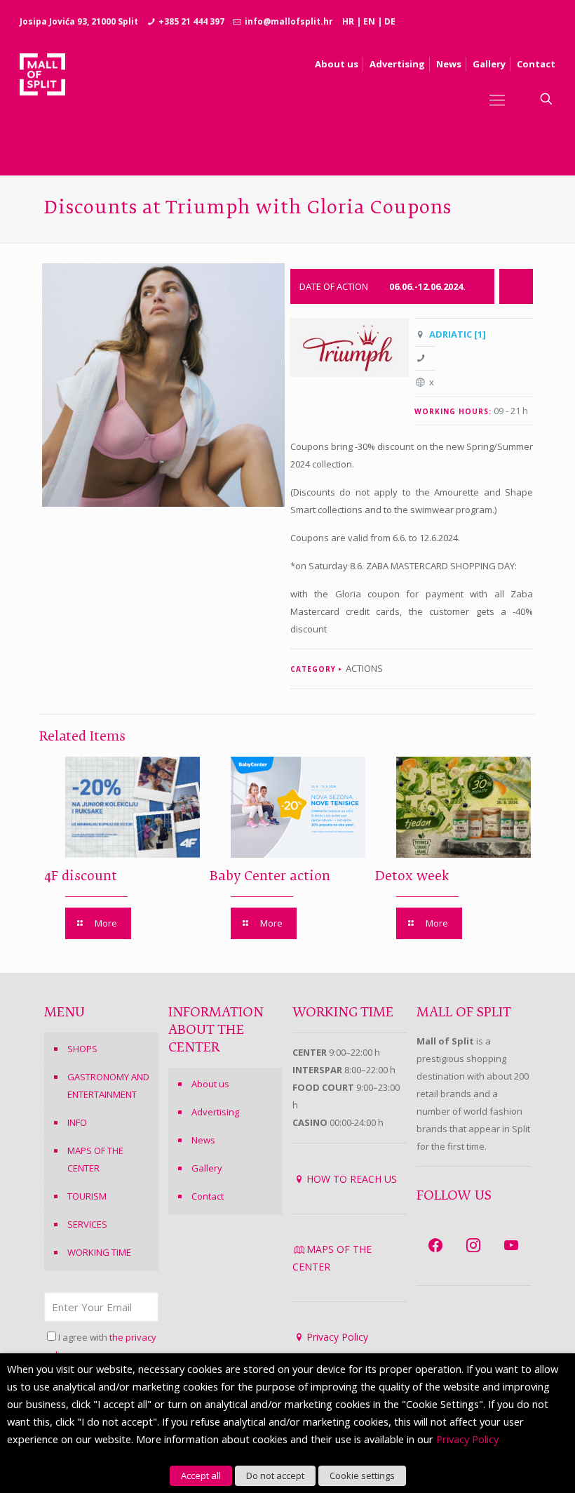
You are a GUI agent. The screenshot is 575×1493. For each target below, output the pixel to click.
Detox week (412, 876)
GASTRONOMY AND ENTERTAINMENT (108, 1085)
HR (348, 21)
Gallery (206, 1168)
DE (389, 21)
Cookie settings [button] (362, 1475)
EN (369, 21)
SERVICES (87, 1224)
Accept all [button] (201, 1475)
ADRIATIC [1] (457, 334)
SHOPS (82, 1048)
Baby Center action (270, 876)
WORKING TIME (99, 1252)
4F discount (80, 876)
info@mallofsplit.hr (289, 21)
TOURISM (87, 1196)
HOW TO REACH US (351, 1179)
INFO (77, 1122)
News (203, 1140)
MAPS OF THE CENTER (95, 1159)
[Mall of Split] (42, 99)
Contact (207, 1196)
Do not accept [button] (275, 1475)
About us (210, 1083)
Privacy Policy (337, 1336)
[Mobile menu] (497, 99)
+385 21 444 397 (191, 21)
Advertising (215, 1112)
